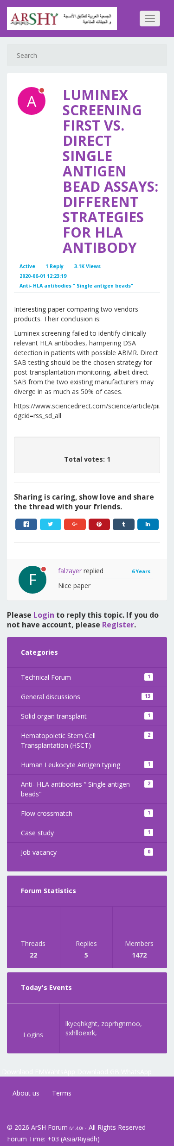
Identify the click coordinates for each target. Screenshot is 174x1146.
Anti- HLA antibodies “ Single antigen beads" (85, 789)
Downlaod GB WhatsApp (114, 1071)
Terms (60, 1093)
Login (43, 615)
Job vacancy (85, 852)
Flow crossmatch (85, 813)
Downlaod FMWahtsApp (38, 1071)
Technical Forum (85, 677)
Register (118, 625)
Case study (85, 832)
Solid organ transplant (85, 716)
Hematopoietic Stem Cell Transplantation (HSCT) (85, 740)
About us (25, 1093)
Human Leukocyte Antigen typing (85, 764)
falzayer (70, 570)
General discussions (85, 696)
